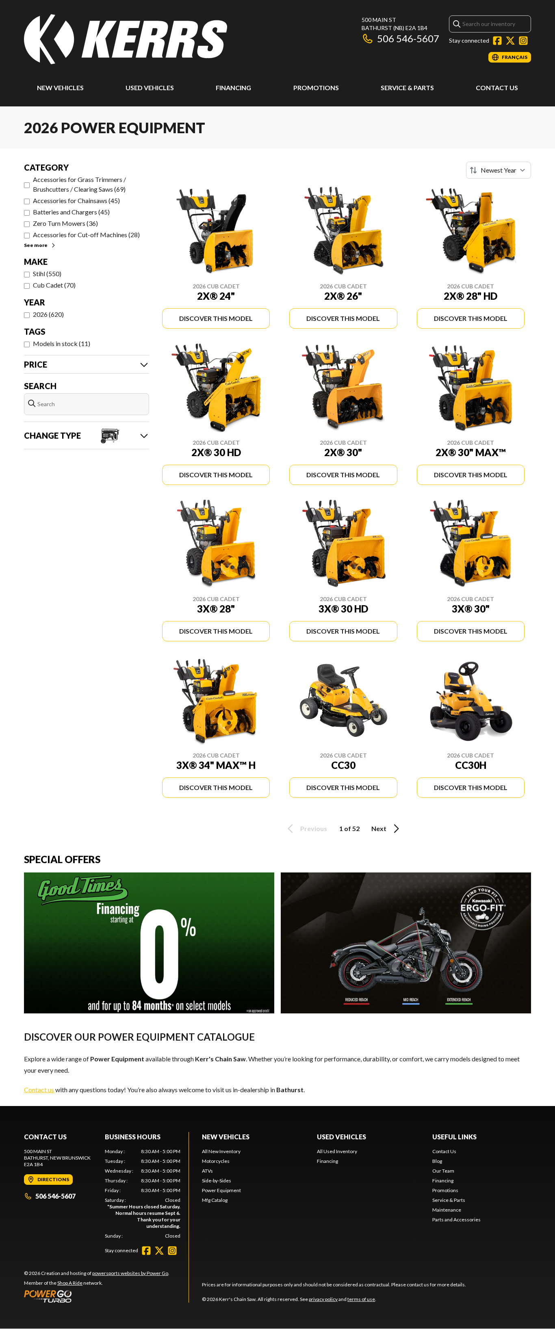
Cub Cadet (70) (54, 285)
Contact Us (497, 87)
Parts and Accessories (456, 1219)
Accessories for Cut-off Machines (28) (86, 234)
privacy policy (323, 1299)
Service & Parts (407, 87)
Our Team (443, 1171)
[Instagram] (523, 40)
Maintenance (446, 1210)
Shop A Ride (69, 1283)
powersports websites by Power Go (130, 1273)
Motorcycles (216, 1161)
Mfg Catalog (215, 1200)
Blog (437, 1161)
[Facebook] (497, 40)
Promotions (316, 87)
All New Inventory (221, 1151)
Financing (233, 87)
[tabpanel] (143, 1193)
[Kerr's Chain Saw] (125, 39)
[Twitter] (510, 40)
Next (378, 828)
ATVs (207, 1171)
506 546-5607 (408, 38)
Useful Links (454, 1137)
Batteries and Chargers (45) (71, 212)
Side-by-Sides (216, 1180)
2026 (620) (48, 314)
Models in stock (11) (61, 343)
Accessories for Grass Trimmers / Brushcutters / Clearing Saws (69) (79, 184)
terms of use (361, 1299)
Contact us (39, 1089)
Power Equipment (221, 1190)
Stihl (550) (47, 273)
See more (36, 245)
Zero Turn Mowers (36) (65, 223)
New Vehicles (60, 87)
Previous (313, 828)
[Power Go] (96, 1296)
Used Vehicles (150, 87)
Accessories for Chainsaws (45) (76, 200)
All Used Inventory (337, 1151)
